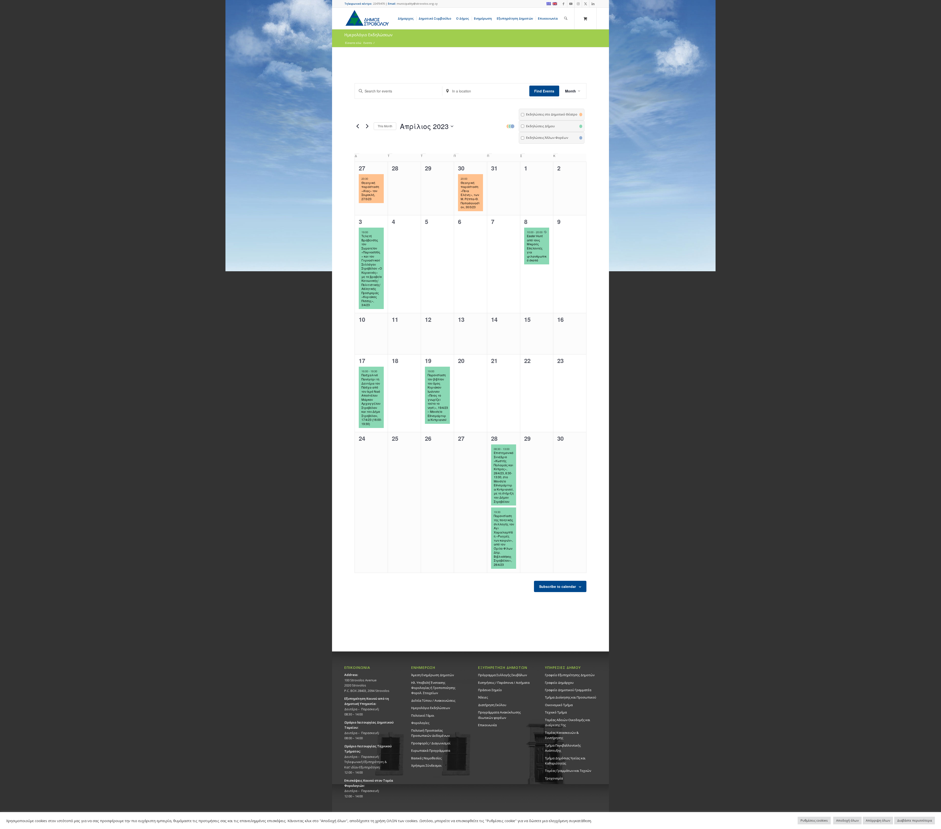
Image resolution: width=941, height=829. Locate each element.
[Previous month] (357, 126)
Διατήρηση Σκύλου (492, 705)
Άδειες (483, 697)
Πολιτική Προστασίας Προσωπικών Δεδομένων (430, 733)
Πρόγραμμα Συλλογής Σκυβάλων (502, 675)
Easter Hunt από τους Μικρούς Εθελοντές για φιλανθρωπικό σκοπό (536, 248)
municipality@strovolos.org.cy (417, 3)
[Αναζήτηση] (565, 18)
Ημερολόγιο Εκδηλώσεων (430, 708)
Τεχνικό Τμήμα (556, 712)
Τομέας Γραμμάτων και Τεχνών (568, 770)
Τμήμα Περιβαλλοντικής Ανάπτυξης (563, 748)
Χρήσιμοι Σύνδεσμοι (426, 765)
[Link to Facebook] (563, 3)
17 (362, 360)
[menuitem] (406, 18)
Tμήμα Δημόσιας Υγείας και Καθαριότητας (565, 760)
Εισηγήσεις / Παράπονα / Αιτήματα (504, 682)
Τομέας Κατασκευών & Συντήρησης (562, 735)
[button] (545, 126)
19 (428, 360)
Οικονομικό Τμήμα (559, 705)
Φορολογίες (420, 723)
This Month (385, 126)
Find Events (544, 91)
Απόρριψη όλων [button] (878, 820)
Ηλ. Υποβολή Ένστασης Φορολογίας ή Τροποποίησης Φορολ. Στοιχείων (433, 687)
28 (494, 438)
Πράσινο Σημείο (490, 690)
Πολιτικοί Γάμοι (422, 715)
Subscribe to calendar (557, 586)
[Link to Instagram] (578, 3)
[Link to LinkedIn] (593, 3)
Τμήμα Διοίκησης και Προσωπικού (570, 697)
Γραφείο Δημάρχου (559, 682)
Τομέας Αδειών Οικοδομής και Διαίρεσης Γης (567, 722)
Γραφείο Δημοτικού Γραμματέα (568, 690)
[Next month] (367, 126)
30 (461, 168)
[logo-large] (366, 18)
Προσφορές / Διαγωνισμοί (430, 743)
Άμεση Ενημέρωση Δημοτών (432, 675)
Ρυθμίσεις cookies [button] (814, 820)
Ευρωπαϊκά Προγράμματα (430, 750)
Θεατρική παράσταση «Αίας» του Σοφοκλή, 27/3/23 (370, 191)
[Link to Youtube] (570, 3)
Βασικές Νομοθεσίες (426, 758)
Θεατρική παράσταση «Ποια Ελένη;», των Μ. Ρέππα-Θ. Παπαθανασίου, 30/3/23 (470, 195)
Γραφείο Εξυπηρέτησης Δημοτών (569, 675)
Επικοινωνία (487, 725)
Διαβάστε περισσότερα (914, 820)
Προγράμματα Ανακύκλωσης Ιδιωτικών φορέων (499, 715)
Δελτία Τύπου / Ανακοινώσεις (433, 700)
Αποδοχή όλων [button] (847, 820)
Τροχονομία (554, 778)
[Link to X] (585, 3)
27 (362, 168)
